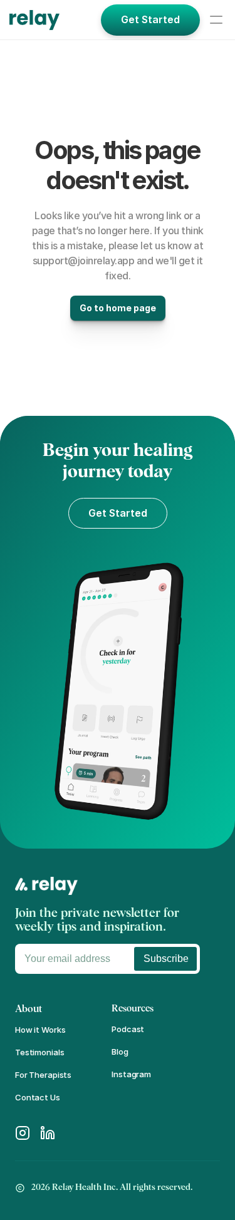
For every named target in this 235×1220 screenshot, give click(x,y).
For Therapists (43, 1075)
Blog (120, 1052)
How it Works (40, 1030)
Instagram (131, 1074)
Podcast (128, 1029)
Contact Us (37, 1097)
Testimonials (39, 1052)
